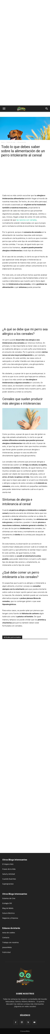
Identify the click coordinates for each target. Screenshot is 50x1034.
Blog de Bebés (7, 908)
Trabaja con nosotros (10, 942)
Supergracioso (7, 884)
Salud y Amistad (8, 874)
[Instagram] (22, 1022)
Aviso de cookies (8, 932)
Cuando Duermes (9, 879)
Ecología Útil (7, 903)
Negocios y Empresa (10, 918)
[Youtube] (34, 1022)
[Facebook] (15, 1022)
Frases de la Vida (8, 869)
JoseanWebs (7, 947)
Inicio (3, 142)
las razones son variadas (26, 220)
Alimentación (21, 142)
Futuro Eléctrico (8, 913)
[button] (4, 108)
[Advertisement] (25, 26)
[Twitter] (28, 1022)
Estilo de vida (11, 142)
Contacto (5, 937)
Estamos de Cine (8, 898)
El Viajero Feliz (7, 864)
